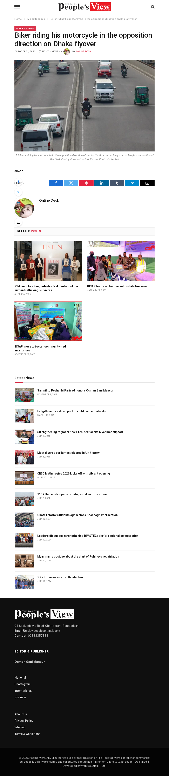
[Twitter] (18, 192)
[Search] (152, 6)
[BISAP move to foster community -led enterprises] (48, 321)
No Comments (51, 51)
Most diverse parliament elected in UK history (68, 452)
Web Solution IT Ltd (93, 765)
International (23, 690)
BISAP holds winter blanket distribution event (118, 286)
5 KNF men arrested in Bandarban (60, 577)
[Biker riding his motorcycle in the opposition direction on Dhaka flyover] (84, 105)
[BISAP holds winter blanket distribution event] (121, 261)
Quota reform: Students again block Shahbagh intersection (77, 515)
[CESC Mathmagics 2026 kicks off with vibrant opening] (24, 478)
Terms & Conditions (27, 734)
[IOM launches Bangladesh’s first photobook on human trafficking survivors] (48, 261)
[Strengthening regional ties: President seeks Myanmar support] (24, 437)
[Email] (18, 222)
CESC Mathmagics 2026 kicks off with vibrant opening (73, 473)
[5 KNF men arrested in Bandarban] (24, 582)
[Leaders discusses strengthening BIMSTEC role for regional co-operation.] (24, 540)
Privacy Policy (23, 720)
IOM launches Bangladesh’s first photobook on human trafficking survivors (46, 288)
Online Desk (83, 51)
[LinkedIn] (18, 202)
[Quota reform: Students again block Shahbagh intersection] (24, 520)
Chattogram (22, 684)
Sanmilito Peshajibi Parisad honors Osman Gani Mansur (75, 390)
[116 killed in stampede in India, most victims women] (24, 499)
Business (20, 697)
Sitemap (19, 727)
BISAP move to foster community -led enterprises (40, 348)
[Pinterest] (18, 212)
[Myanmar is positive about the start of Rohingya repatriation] (24, 561)
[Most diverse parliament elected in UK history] (24, 457)
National (20, 677)
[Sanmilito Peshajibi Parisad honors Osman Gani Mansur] (24, 395)
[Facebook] (18, 182)
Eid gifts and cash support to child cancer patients (71, 411)
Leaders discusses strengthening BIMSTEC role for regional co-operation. (88, 535)
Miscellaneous (25, 28)
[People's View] (84, 6)
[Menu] (17, 6)
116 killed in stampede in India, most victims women (72, 494)
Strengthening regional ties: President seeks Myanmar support (80, 432)
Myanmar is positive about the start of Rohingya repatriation (78, 556)
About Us (20, 714)
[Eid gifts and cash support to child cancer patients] (24, 416)
